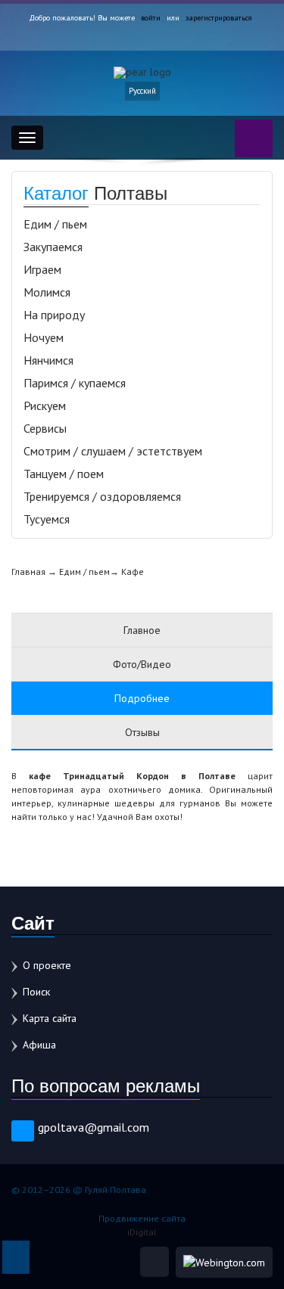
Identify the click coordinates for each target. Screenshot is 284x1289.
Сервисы (45, 428)
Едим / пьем (55, 223)
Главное (142, 630)
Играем (42, 269)
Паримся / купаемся (74, 382)
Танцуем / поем (63, 473)
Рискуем (44, 405)
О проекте (47, 965)
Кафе (132, 571)
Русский (142, 90)
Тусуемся (46, 518)
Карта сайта (49, 1018)
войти (151, 18)
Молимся (46, 292)
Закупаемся (53, 246)
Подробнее (142, 698)
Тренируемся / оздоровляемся (102, 496)
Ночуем (43, 337)
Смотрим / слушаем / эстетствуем (112, 450)
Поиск (36, 992)
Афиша (39, 1044)
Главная (28, 571)
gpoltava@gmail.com (93, 1127)
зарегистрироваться (219, 18)
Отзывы (142, 732)
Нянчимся (48, 360)
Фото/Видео (142, 664)
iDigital (142, 1232)
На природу (54, 314)
